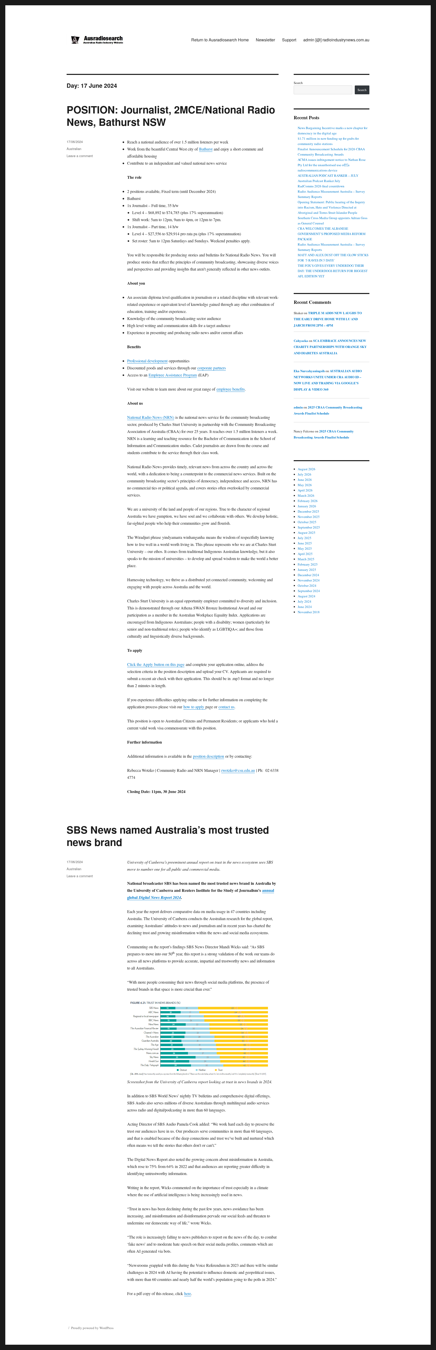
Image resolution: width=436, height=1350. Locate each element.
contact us (226, 706)
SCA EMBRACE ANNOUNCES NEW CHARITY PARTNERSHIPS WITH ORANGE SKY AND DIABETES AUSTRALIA (330, 346)
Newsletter (265, 40)
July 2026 (304, 474)
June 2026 (305, 479)
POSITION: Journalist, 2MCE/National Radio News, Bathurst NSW (171, 115)
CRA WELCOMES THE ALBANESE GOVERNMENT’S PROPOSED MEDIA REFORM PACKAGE (332, 233)
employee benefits (230, 389)
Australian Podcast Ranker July (319, 181)
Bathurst (205, 149)
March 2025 (306, 559)
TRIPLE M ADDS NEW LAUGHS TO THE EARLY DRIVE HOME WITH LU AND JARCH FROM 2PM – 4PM (328, 319)
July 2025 (304, 538)
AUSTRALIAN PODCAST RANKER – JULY (328, 175)
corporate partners (211, 367)
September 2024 (309, 591)
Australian (74, 148)
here (187, 1293)
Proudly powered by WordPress (92, 1328)
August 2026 (306, 469)
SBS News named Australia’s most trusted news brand (168, 835)
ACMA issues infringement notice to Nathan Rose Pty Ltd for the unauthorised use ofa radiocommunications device (332, 164)
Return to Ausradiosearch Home (220, 40)
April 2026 (305, 490)
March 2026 (306, 495)
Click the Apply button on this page (155, 664)
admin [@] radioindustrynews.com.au (336, 40)
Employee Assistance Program (173, 374)
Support (289, 40)
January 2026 (307, 506)
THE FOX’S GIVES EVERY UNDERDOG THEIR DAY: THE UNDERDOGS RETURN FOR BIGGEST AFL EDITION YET (333, 270)
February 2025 (308, 564)
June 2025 (305, 543)
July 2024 (304, 601)
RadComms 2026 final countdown (321, 186)
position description (208, 756)
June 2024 (305, 606)
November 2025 (309, 516)
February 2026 (308, 500)
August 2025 (306, 532)
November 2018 (309, 612)
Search (298, 82)
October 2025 (307, 522)
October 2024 (307, 585)
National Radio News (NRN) (150, 417)
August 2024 (306, 596)
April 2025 (305, 553)
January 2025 (307, 569)
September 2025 (309, 527)
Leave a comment (80, 155)
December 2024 (308, 575)
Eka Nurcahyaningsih (309, 370)
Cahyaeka (301, 340)
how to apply (194, 706)
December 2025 (308, 511)
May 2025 (305, 548)
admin (298, 407)
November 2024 (309, 580)
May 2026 (305, 485)
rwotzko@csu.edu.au (238, 770)
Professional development (147, 360)
